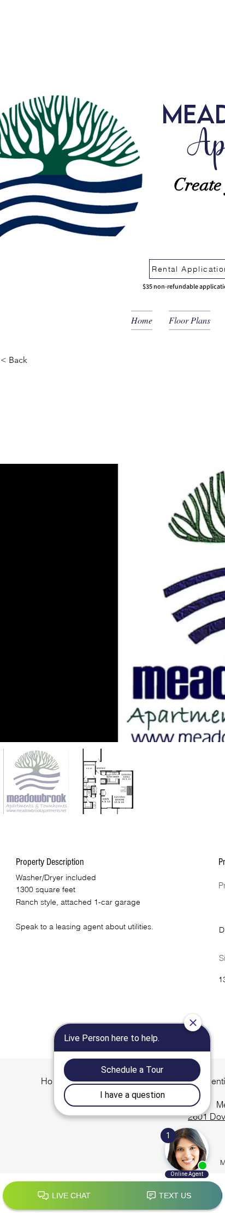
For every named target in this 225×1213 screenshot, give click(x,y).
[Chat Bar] (112, 1196)
